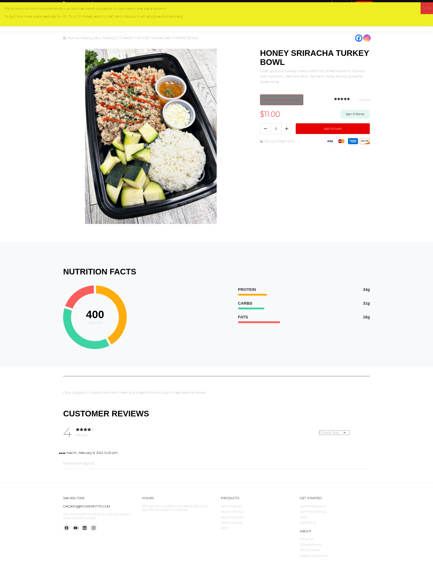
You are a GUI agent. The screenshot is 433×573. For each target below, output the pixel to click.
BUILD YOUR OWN (232, 517)
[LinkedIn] (84, 528)
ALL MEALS (105, 38)
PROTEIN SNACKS (232, 522)
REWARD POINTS (310, 544)
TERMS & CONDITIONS (313, 555)
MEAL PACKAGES (231, 506)
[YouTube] (75, 528)
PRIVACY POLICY (310, 550)
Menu (87, 38)
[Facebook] (358, 38)
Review (364, 100)
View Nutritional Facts (282, 100)
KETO (224, 528)
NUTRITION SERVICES (313, 511)
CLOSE (426, 8)
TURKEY (126, 38)
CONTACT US (308, 522)
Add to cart (333, 128)
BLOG (303, 517)
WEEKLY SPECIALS (232, 511)
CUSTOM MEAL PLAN (313, 506)
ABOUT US (306, 539)
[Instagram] (367, 38)
